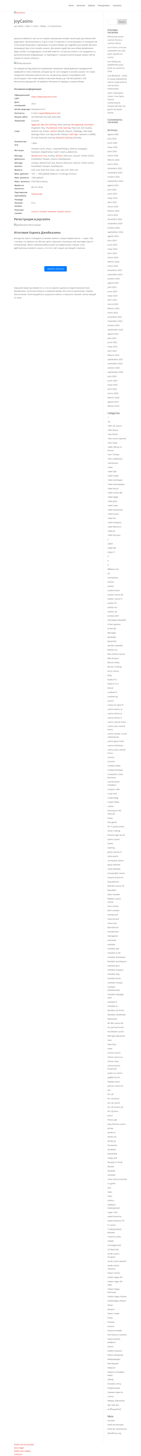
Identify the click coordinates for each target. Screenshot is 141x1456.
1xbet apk (112, 471)
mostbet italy (114, 974)
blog (110, 675)
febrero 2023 (113, 308)
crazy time (112, 793)
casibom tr (112, 692)
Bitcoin (59, 155)
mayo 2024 (112, 249)
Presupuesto (104, 6)
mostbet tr (112, 1002)
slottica (111, 1200)
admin (21, 26)
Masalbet (112, 890)
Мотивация (113, 1363)
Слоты (110, 1396)
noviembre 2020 (115, 363)
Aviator (111, 586)
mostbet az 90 (114, 953)
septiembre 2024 (115, 232)
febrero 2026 (113, 160)
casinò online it (115, 717)
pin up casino (114, 1103)
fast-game (112, 822)
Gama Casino (114, 839)
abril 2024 (112, 253)
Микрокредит (114, 1359)
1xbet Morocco (114, 526)
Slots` (110, 1196)
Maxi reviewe (114, 894)
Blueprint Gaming (64, 137)
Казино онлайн (115, 1330)
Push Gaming (64, 128)
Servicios (81, 6)
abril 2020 (112, 389)
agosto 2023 (113, 283)
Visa (45, 155)
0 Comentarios (55, 26)
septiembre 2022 (115, 329)
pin (109, 1090)
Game (110, 843)
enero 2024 (113, 266)
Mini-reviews (113, 910)
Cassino (111, 761)
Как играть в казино (117, 1334)
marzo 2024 (113, 257)
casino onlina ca (115, 709)
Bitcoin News (114, 662)
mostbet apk (113, 948)
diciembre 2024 (115, 219)
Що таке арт (113, 1405)
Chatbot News (114, 765)
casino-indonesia (115, 745)
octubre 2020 (114, 367)
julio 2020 (112, 376)
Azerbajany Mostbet (117, 620)
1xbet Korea (113, 514)
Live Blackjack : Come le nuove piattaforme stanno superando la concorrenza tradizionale (117, 82)
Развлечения (114, 1388)
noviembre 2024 (115, 223)
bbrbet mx (112, 649)
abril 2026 (112, 151)
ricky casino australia (117, 1179)
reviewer (112, 1175)
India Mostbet (114, 869)
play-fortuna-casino (117, 1124)
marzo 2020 (113, 393)
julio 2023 (112, 287)
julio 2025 (112, 189)
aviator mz (112, 607)
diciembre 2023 (115, 270)
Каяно (110, 1346)
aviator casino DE (115, 594)
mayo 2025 (112, 198)
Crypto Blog (113, 797)
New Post (112, 1044)
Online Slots (113, 1061)
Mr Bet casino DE (115, 1023)
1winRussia (113, 463)
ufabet (111, 1241)
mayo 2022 (112, 346)
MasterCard (36, 155)
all (109, 573)
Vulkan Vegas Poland (117, 1296)
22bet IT (111, 552)
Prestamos (112, 1145)
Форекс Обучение (116, 1400)
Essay (110, 818)
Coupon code (114, 789)
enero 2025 (113, 215)
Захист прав (113, 1313)
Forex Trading (114, 830)
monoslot (112, 940)
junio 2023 (112, 291)
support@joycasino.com (49, 113)
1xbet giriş (112, 501)
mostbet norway (115, 982)
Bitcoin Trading (115, 666)
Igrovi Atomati (114, 864)
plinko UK (112, 1136)
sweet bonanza (114, 1216)
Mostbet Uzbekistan (117, 1014)
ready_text (112, 1158)
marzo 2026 (113, 155)
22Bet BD (112, 548)
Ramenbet (112, 1153)
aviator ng (112, 611)
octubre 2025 (114, 176)
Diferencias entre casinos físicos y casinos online (116, 40)
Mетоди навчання (116, 1036)
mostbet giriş (114, 965)
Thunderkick (51, 128)
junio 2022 (112, 342)
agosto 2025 (113, 185)
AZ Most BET (113, 616)
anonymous (113, 577)
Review (111, 1166)
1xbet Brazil (113, 488)
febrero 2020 (113, 397)
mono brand (113, 919)
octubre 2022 (114, 325)
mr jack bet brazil (116, 1027)
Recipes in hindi (115, 1162)
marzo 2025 (113, 206)
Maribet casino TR (116, 886)
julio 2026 (112, 138)
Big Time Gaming (49, 124)
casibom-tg (113, 696)
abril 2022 (112, 351)
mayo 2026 (112, 147)
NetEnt (53, 131)
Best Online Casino (116, 654)
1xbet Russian (114, 535)
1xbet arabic (113, 475)
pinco (110, 1115)
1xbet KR (112, 518)
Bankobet (112, 637)
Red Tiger (74, 134)
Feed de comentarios (117, 1429)
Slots (110, 1192)
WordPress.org (114, 1433)
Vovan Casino (114, 1273)
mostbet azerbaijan (116, 957)
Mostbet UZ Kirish (116, 1010)
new (109, 1040)
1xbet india (113, 505)
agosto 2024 (113, 236)
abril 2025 (112, 202)
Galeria (91, 6)
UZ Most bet (113, 1249)
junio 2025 (112, 193)
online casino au (115, 1057)
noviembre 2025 (115, 172)
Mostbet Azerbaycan (117, 961)
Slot (109, 1187)
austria (111, 582)
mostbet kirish (114, 978)
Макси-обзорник (115, 1355)
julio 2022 (112, 338)
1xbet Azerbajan (115, 480)
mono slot (112, 923)
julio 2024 (112, 240)
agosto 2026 (113, 134)
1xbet (110, 467)
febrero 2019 (113, 406)
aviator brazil (114, 590)
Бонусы (111, 1309)
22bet (110, 543)
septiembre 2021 (115, 359)
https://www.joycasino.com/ (44, 96)
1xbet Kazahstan (115, 509)
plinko (110, 1128)
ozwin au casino (115, 1073)
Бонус (110, 1305)
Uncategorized (114, 1245)
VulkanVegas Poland (117, 1300)
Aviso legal (19, 1447)
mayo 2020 (112, 384)
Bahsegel (112, 633)
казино (111, 1326)
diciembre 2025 (115, 168)
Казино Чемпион (48, 211)
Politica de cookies (22, 1451)
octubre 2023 (114, 278)
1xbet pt (111, 531)
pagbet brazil (114, 1077)
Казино (111, 1322)
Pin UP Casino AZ (115, 1107)
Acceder (111, 1420)
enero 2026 (113, 164)
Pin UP (110, 1094)
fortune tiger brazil (116, 835)
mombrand (113, 914)
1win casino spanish (117, 438)
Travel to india (114, 1236)
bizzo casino (113, 671)
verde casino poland (117, 1261)
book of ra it (113, 683)
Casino (111, 700)
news (110, 1048)
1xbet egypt (113, 497)
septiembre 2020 (115, 372)
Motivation (112, 1019)
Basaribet (112, 641)
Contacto (117, 6)
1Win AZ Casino (115, 426)
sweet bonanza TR (116, 1220)
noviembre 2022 (115, 321)
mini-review (113, 906)
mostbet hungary (115, 970)
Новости (111, 1367)
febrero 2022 (113, 355)
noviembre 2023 (115, 274)
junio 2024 (112, 244)
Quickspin (88, 124)
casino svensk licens (117, 722)
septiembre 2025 (115, 181)
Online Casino (114, 1052)
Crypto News (113, 802)
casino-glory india (116, 741)
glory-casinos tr (115, 852)
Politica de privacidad (24, 1444)
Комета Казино (115, 1350)
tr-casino (112, 1225)
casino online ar (115, 713)
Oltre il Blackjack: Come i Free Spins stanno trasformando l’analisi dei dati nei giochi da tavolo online (116, 103)
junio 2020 (112, 380)
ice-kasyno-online (116, 860)
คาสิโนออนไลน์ (114, 1409)
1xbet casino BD (115, 492)
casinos (111, 757)
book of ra (112, 679)
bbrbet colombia (115, 645)
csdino (111, 806)
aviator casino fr (115, 598)
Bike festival (113, 658)
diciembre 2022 (115, 317)
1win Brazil (113, 434)
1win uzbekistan (115, 458)
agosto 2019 (113, 402)
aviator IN (112, 603)
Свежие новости (115, 1392)
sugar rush (113, 1212)
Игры (110, 1317)
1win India (112, 442)
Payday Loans (114, 1081)
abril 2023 (112, 300)
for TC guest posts (116, 826)
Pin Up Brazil (113, 1098)
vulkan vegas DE (115, 1277)
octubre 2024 (114, 227)
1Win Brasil (113, 430)
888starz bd (113, 569)
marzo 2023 (113, 304)
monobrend (113, 931)
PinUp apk (112, 1119)
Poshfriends (36, 194)
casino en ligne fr (116, 705)
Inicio (71, 6)
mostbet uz (113, 1006)
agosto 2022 (113, 334)
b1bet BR (112, 628)
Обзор (43, 26)
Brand (110, 688)
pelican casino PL (115, 1086)
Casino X (35, 211)
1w (109, 421)
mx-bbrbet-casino (116, 1031)
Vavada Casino (64, 211)
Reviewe (111, 1170)
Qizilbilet (112, 1149)
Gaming (111, 847)
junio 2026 (112, 143)
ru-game (111, 1183)
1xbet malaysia (114, 522)
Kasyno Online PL (116, 877)
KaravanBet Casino (116, 873)
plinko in (112, 1132)
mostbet (111, 944)
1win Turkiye (113, 454)
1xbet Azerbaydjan (116, 484)
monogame (113, 936)
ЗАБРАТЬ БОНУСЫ (55, 269)
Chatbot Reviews (115, 770)
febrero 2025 (113, 210)
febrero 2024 (113, 261)
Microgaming (77, 124)
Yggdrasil (35, 124)
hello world (113, 856)
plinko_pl (112, 1141)
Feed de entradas (116, 1424)
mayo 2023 (112, 295)
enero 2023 (113, 312)
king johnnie (113, 881)
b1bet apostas (114, 624)
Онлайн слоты (114, 1383)
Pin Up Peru (113, 1111)
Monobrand (113, 927)
